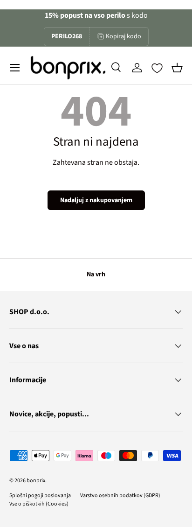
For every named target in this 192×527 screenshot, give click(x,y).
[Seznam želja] (157, 68)
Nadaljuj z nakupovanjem (96, 200)
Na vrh (96, 274)
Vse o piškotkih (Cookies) (39, 504)
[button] (177, 67)
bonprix (36, 481)
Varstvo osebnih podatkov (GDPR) (120, 495)
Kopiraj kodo (123, 36)
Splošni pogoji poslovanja (40, 495)
